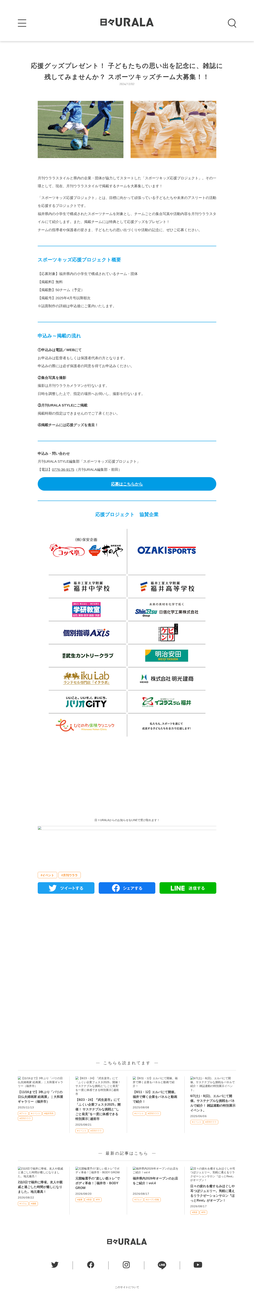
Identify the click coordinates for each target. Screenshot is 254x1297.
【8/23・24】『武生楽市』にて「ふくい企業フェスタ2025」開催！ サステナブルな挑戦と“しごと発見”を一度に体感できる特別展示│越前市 (98, 1109)
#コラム (23, 1203)
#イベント (47, 875)
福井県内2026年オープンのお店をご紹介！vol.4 (155, 1181)
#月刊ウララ (69, 875)
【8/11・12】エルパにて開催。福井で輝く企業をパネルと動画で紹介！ (155, 1096)
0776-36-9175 (63, 470)
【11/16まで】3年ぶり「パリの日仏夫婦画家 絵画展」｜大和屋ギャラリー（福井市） (40, 1096)
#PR (98, 1200)
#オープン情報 (152, 1200)
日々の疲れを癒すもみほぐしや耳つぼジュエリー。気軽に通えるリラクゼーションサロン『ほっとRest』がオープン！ (212, 1193)
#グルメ (138, 1200)
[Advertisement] (127, 776)
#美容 (89, 1200)
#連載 (33, 1203)
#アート (23, 1113)
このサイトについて (127, 1287)
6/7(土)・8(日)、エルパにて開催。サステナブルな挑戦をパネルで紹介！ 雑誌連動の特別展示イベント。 (213, 1103)
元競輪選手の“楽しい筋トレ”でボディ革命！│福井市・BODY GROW (97, 1183)
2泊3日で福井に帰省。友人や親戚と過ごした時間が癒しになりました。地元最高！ (40, 1186)
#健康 (79, 1200)
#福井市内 (48, 1113)
